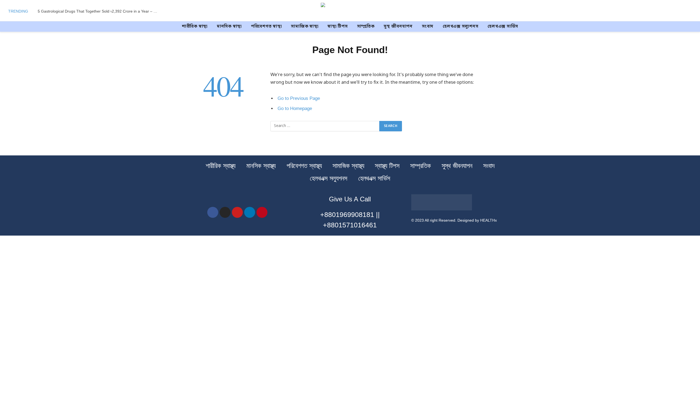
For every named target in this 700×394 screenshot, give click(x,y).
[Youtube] (237, 212)
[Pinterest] (261, 212)
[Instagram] (225, 212)
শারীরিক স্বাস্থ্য (195, 26)
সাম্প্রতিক (366, 26)
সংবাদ (427, 26)
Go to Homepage (295, 108)
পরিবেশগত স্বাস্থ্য (266, 26)
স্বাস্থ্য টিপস (338, 26)
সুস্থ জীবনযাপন (398, 26)
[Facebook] (212, 212)
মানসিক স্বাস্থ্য (229, 26)
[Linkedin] (249, 212)
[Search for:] (325, 126)
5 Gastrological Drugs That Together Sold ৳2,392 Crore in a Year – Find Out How (99, 11)
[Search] (691, 11)
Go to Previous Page (299, 98)
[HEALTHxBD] (350, 11)
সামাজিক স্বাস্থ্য (304, 26)
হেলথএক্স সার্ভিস (503, 26)
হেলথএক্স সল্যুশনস (460, 26)
